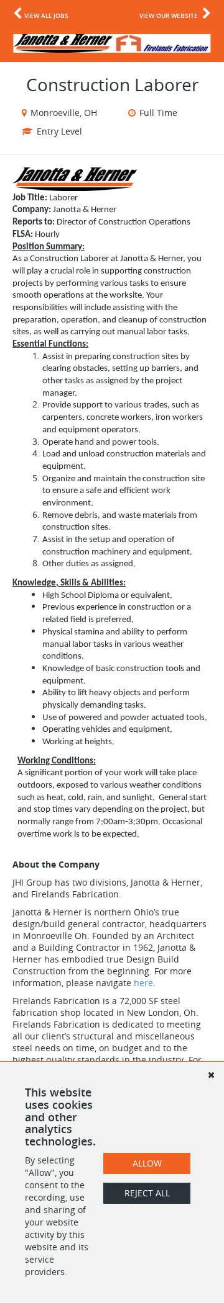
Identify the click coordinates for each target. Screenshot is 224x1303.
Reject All (147, 1193)
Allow (147, 1163)
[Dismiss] (211, 1074)
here (143, 983)
